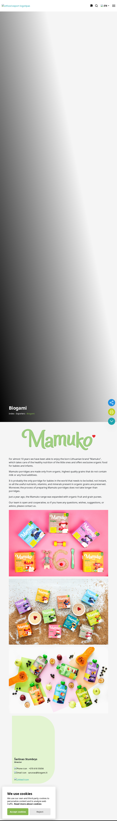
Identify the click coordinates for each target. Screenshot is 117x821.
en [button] (105, 5)
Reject (40, 811)
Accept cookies (18, 811)
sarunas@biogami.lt (37, 772)
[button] (113, 6)
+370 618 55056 (36, 768)
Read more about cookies (27, 803)
